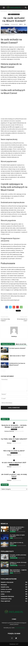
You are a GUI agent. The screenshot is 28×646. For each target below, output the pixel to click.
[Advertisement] (14, 3)
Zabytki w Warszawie (14, 464)
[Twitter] (16, 638)
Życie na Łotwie (14, 452)
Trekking (14, 478)
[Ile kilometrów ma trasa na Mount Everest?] (5, 365)
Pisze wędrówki (5, 601)
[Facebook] (11, 638)
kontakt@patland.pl (19, 627)
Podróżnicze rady (13, 557)
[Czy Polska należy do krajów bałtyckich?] (5, 537)
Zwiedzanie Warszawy (7, 596)
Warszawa (4, 584)
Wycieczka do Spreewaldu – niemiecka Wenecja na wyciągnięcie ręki (17, 528)
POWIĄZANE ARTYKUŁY (8, 344)
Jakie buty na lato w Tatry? (17, 356)
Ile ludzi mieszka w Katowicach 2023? (14, 462)
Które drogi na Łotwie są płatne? (14, 451)
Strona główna (4, 11)
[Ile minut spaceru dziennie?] (5, 350)
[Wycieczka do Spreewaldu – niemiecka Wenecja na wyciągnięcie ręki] (5, 529)
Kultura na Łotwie (6, 589)
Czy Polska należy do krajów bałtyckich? (14, 439)
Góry (9, 14)
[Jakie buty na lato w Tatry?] (5, 357)
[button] (26, 7)
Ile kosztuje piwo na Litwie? (22, 319)
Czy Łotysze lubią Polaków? (5, 319)
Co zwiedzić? (14, 429)
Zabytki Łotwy (5, 587)
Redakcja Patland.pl (9, 431)
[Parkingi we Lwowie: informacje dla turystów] (5, 564)
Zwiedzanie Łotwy (6, 598)
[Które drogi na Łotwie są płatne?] (5, 544)
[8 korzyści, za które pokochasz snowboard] (5, 557)
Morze (11, 572)
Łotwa (14, 441)
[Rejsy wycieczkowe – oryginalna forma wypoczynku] (5, 572)
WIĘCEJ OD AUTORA (21, 344)
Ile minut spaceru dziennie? (17, 348)
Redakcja (7, 24)
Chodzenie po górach (15, 14)
